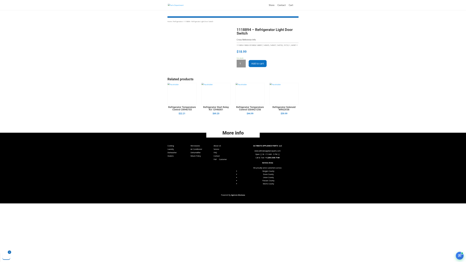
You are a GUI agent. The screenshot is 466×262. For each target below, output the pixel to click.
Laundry (170, 149)
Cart (291, 5)
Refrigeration (178, 21)
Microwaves (195, 146)
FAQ (215, 152)
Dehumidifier (196, 152)
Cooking (170, 146)
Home (169, 21)
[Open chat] (460, 256)
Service (216, 149)
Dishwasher (172, 152)
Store (271, 5)
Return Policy (196, 156)
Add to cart (257, 63)
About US (217, 146)
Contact (281, 5)
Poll (215, 159)
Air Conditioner (196, 149)
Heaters (170, 156)
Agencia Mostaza (238, 195)
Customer (223, 159)
